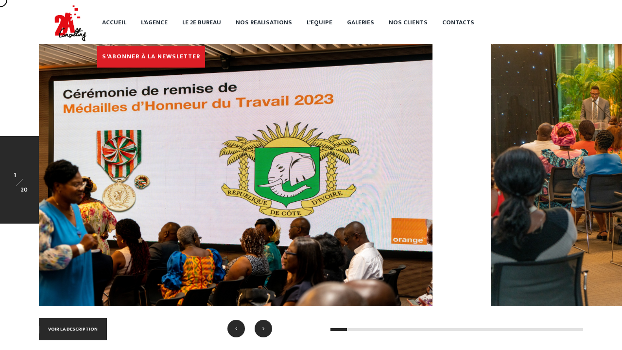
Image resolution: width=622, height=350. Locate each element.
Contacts (458, 22)
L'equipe (319, 22)
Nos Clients (408, 22)
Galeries (360, 22)
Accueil (114, 22)
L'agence (154, 22)
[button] (236, 328)
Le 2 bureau (201, 22)
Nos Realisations (264, 22)
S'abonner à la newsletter (151, 56)
